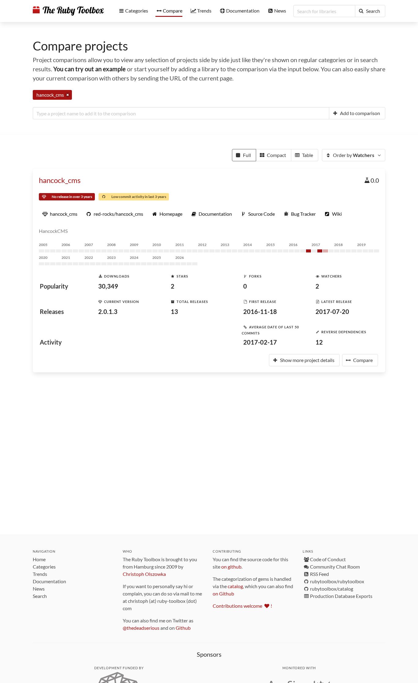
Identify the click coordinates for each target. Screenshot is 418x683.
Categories (44, 566)
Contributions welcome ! (242, 606)
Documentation (49, 581)
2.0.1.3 (108, 311)
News (39, 589)
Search (40, 596)
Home (39, 559)
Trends (40, 574)
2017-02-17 (260, 342)
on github (231, 566)
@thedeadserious (141, 628)
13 (174, 311)
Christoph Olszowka (144, 574)
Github (183, 628)
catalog (235, 586)
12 (319, 342)
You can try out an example (89, 69)
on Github (223, 593)
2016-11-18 (260, 311)
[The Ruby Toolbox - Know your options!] (68, 11)
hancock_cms (59, 180)
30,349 (108, 286)
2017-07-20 (332, 311)
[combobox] (181, 113)
